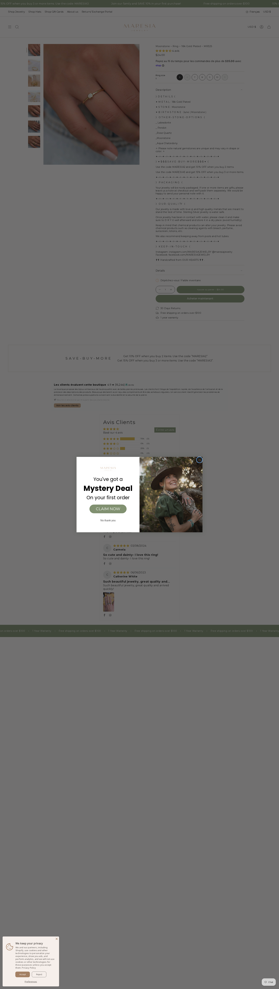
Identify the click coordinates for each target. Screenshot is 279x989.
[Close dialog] (199, 460)
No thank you (108, 520)
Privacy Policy (29, 967)
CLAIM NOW (108, 509)
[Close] (56, 938)
